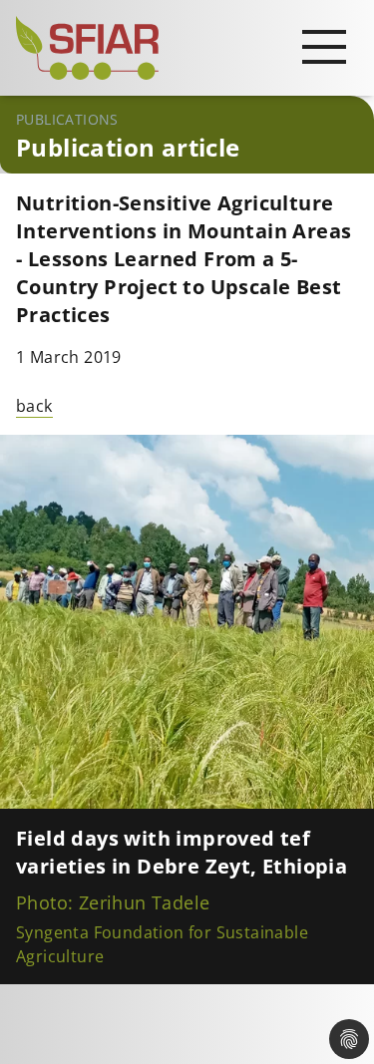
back (34, 406)
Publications (67, 119)
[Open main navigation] (324, 46)
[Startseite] (187, 48)
